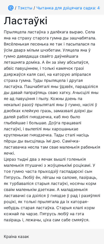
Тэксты (25, 7)
